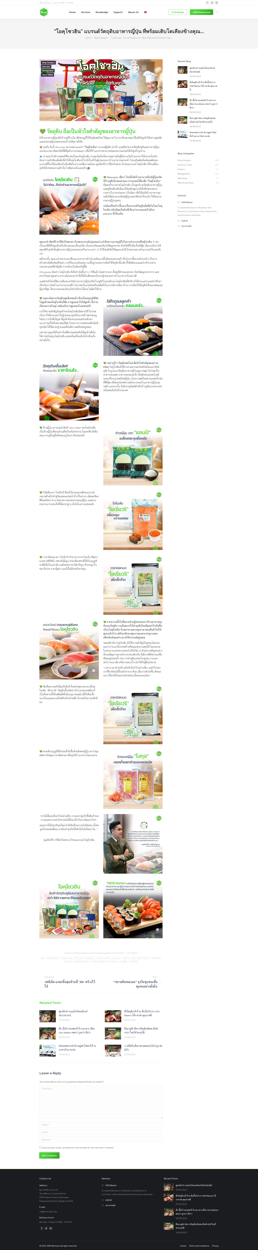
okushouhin (116, 958)
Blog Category (48, 63)
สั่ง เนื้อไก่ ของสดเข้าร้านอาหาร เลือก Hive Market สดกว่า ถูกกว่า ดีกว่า (77, 1030)
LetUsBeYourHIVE (103, 958)
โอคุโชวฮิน (134, 961)
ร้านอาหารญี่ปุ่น (98, 961)
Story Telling (47, 75)
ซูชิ (139, 958)
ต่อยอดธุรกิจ (156, 958)
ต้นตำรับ (146, 958)
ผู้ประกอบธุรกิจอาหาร (82, 961)
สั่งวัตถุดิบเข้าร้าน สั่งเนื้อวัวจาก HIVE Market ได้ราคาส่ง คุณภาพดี (142, 1013)
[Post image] (47, 1016)
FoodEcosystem (53, 958)
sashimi (126, 958)
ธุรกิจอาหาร (68, 961)
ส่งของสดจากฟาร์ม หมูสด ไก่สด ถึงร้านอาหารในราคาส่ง (77, 1047)
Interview (46, 67)
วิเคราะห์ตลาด (111, 961)
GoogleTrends (66, 958)
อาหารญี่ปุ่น (123, 961)
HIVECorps (78, 958)
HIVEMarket (89, 958)
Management (47, 71)
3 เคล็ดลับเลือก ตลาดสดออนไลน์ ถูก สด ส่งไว (143, 1047)
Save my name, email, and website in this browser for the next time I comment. (78, 1147)
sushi (134, 958)
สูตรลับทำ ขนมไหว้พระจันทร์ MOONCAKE (73, 1013)
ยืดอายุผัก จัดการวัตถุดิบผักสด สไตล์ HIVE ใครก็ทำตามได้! (141, 1030)
